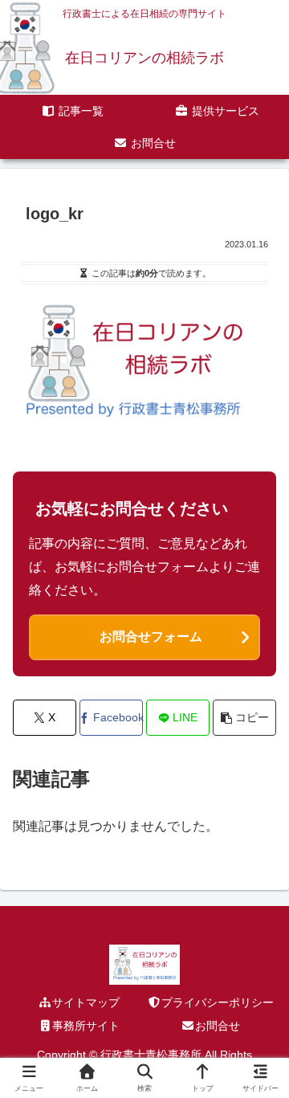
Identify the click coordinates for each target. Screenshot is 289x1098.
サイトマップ (86, 1002)
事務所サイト (86, 1025)
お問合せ (217, 1025)
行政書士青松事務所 (150, 1054)
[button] (244, 718)
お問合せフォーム (151, 636)
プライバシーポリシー (217, 1002)
